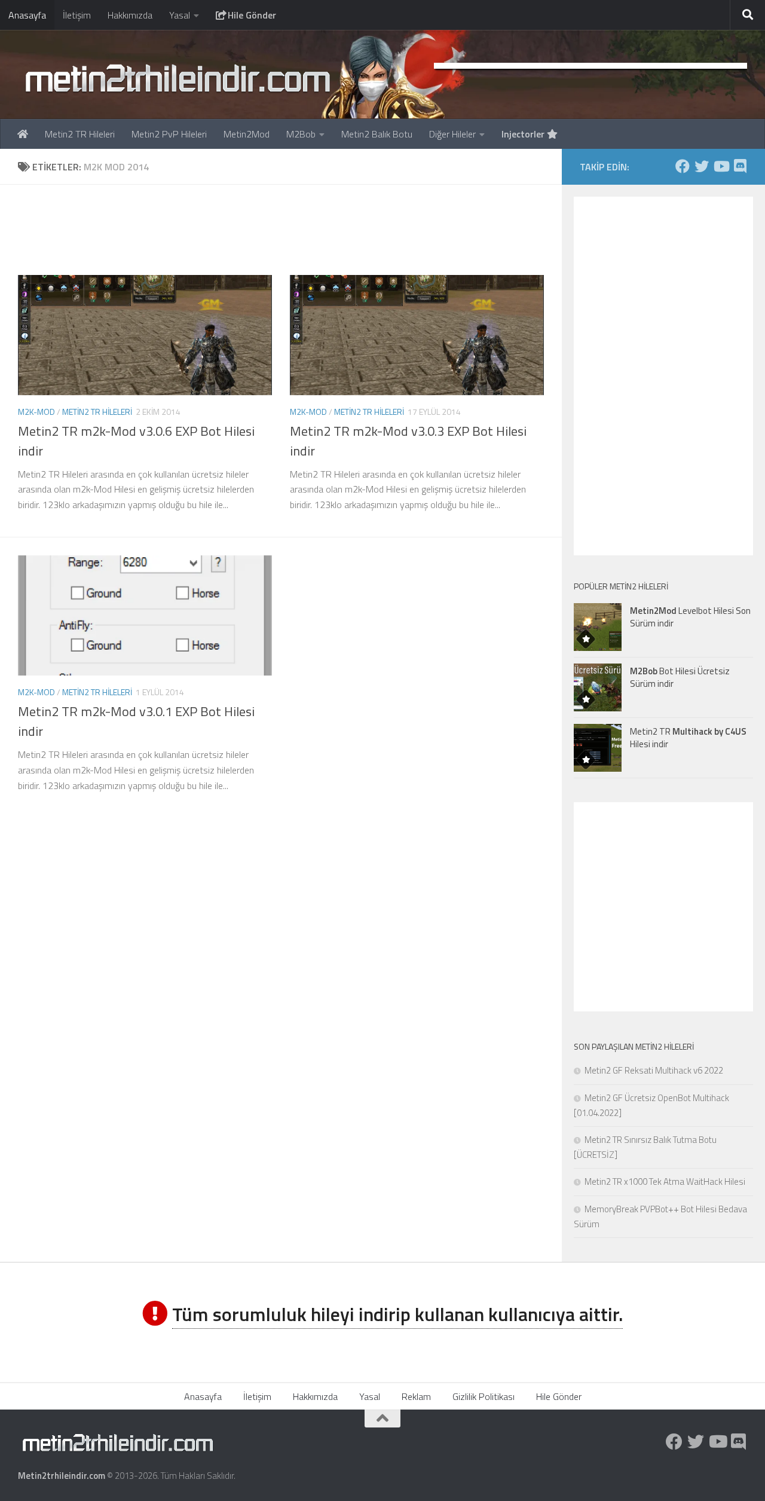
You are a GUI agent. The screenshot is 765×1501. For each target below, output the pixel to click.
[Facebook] (682, 166)
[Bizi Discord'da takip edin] (740, 166)
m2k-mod (36, 411)
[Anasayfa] (22, 134)
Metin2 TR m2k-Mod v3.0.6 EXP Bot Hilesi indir (136, 441)
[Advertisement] (290, 229)
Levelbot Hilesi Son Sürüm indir (690, 617)
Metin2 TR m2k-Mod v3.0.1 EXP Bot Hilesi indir (136, 721)
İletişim (77, 15)
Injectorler (524, 134)
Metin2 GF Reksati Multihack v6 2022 (654, 1070)
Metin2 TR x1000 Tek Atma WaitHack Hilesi (665, 1181)
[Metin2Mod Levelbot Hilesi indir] (598, 627)
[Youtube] (721, 166)
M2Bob (301, 134)
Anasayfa (27, 15)
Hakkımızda (130, 15)
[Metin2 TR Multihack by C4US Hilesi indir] (598, 748)
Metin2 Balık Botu (376, 134)
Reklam (416, 1396)
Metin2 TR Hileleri (80, 134)
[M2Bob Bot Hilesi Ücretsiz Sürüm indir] (598, 687)
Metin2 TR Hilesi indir (688, 737)
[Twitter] (701, 166)
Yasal (179, 15)
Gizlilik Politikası (483, 1396)
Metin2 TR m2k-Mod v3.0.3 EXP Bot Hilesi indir (408, 441)
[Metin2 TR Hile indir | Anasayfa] (177, 78)
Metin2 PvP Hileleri (169, 134)
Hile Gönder (250, 15)
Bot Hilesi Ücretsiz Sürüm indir (680, 677)
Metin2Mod (247, 134)
